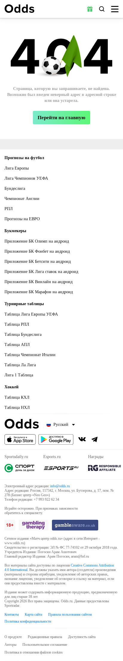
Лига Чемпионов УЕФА (26, 178)
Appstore (20, 439)
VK (82, 439)
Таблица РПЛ (16, 324)
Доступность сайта (82, 637)
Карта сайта (33, 614)
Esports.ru (61, 468)
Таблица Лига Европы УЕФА (31, 314)
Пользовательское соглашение (44, 645)
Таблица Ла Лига (20, 365)
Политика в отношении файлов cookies (33, 652)
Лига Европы (16, 168)
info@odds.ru (60, 486)
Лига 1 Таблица (18, 375)
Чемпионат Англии (21, 198)
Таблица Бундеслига (22, 334)
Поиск (102, 9)
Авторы (10, 645)
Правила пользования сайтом (70, 614)
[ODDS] (19, 8)
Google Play (55, 439)
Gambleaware (75, 525)
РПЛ (8, 209)
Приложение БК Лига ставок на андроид (41, 271)
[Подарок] (90, 9)
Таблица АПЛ (17, 344)
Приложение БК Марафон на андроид (38, 292)
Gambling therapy (33, 525)
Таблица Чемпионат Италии (30, 355)
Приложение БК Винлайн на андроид (38, 282)
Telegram (95, 439)
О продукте (13, 637)
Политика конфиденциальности (27, 621)
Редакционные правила (45, 637)
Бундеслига (14, 188)
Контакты (11, 614)
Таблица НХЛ (17, 407)
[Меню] (115, 9)
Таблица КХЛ (17, 397)
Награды (104, 468)
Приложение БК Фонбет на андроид (37, 251)
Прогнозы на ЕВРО (22, 219)
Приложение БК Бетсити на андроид (37, 261)
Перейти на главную (61, 117)
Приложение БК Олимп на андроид (36, 241)
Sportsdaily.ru (19, 468)
